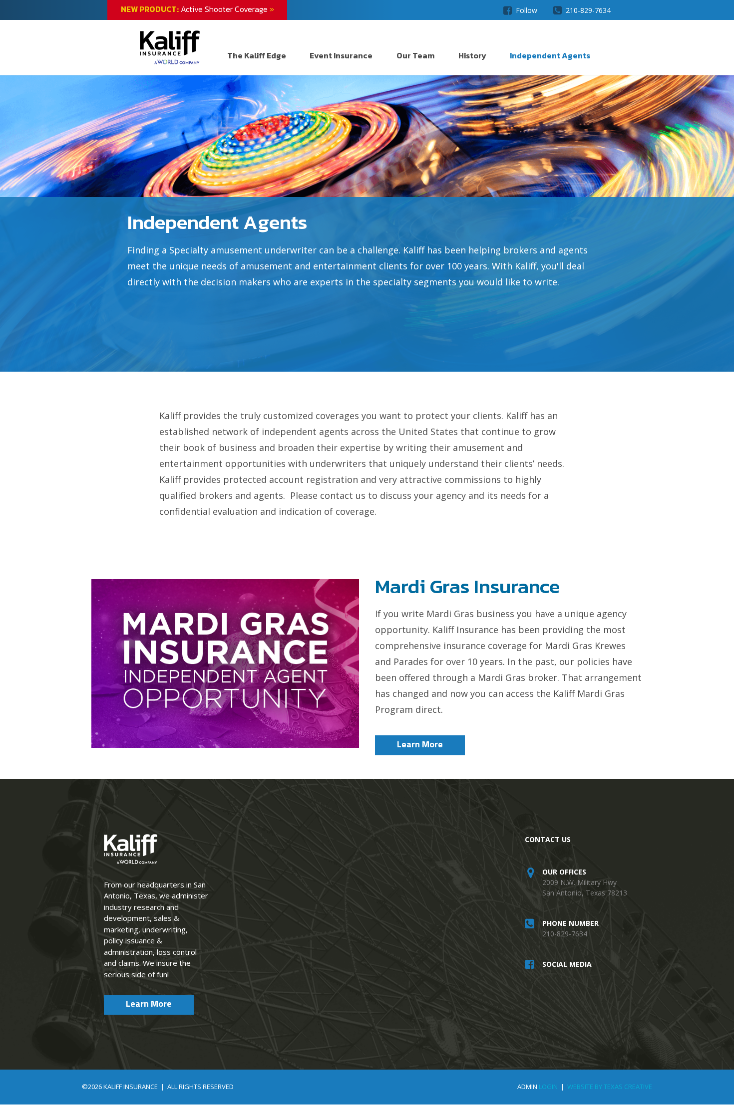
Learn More (420, 744)
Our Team (415, 55)
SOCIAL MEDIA (567, 964)
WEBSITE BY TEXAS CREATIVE (609, 1086)
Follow (526, 10)
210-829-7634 (588, 10)
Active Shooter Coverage (197, 9)
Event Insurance (341, 55)
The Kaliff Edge (256, 55)
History (472, 55)
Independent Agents (550, 55)
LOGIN (548, 1086)
